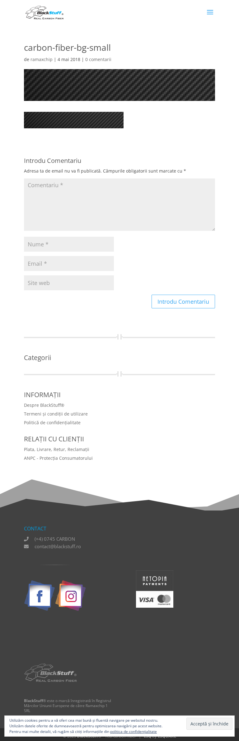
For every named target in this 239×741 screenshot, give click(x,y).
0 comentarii (98, 59)
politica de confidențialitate (133, 731)
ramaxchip (41, 59)
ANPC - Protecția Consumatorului (58, 458)
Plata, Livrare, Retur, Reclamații (56, 449)
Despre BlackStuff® (44, 405)
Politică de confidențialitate (52, 422)
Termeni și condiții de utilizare (56, 414)
